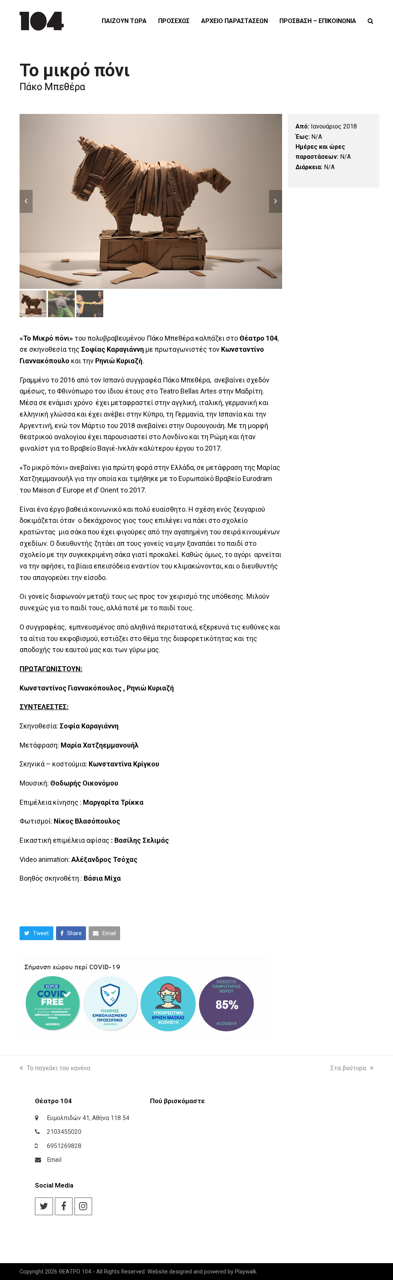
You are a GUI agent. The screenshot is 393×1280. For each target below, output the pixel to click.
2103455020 (64, 1131)
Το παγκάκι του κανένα (58, 1068)
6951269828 (64, 1146)
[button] (370, 21)
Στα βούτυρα (348, 1068)
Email (54, 1159)
